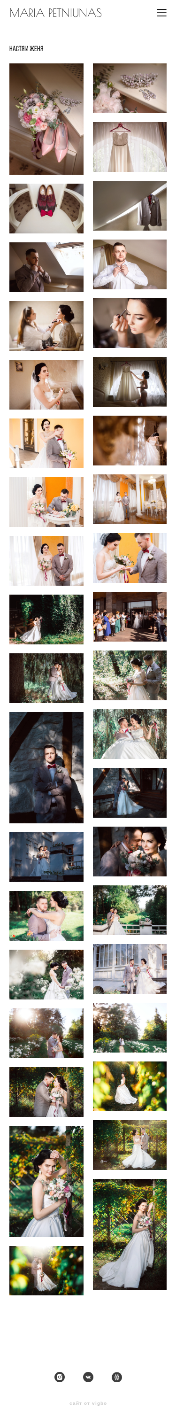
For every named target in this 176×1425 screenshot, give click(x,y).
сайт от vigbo (88, 1403)
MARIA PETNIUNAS (55, 12)
